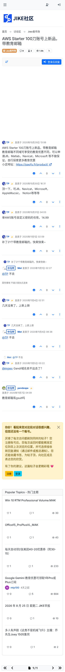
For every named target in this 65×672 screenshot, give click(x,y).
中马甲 (10, 268)
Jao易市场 (11, 50)
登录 (17, 473)
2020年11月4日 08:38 (41, 331)
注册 (9, 473)
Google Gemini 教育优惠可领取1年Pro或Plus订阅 (30, 580)
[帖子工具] (60, 173)
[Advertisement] (32, 102)
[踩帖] (53, 173)
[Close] (58, 427)
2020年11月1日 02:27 (41, 268)
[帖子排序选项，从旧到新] (7, 62)
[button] (4, 4)
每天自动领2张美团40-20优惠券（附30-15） (30, 551)
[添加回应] (34, 173)
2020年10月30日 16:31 (34, 183)
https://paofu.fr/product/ (32, 164)
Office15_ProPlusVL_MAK (21, 525)
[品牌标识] (18, 18)
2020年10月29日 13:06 (34, 142)
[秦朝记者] (7, 611)
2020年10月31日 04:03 (34, 212)
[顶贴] (41, 173)
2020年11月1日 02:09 (33, 236)
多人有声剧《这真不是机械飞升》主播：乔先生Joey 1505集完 (31, 632)
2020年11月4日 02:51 (33, 300)
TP (7, 142)
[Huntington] (7, 640)
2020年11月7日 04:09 (21, 392)
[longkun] (7, 559)
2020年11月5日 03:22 (33, 363)
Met (20, 268)
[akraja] (7, 506)
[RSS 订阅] (49, 51)
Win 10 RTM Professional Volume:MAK (30, 500)
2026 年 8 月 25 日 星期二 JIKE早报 (27, 605)
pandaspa (23, 388)
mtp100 (15, 587)
